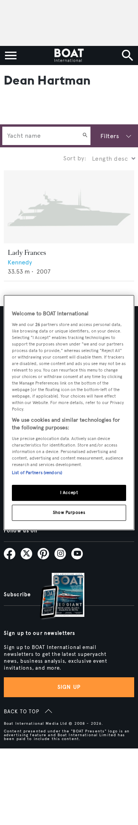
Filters (109, 136)
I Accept (69, 492)
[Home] (69, 55)
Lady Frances (27, 252)
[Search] (85, 136)
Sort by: (74, 158)
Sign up (69, 687)
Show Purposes (69, 512)
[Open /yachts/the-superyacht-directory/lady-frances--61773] (69, 206)
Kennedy (20, 262)
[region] (69, 412)
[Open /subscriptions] (55, 597)
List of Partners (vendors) (37, 472)
